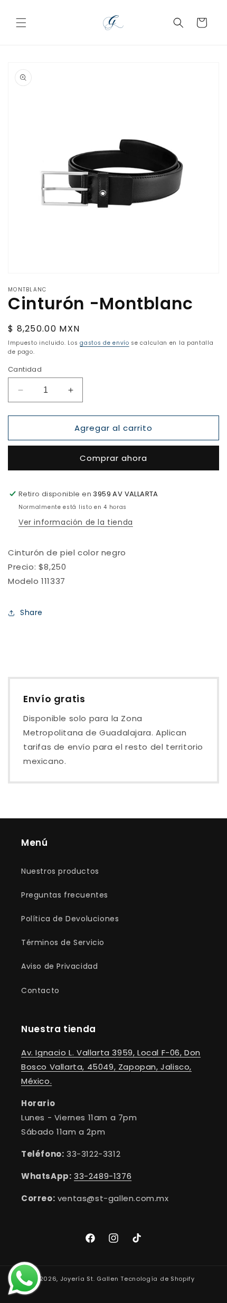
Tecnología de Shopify (157, 1278)
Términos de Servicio (63, 942)
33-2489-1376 (102, 1176)
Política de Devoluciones (70, 918)
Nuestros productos (60, 871)
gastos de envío (104, 343)
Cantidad (25, 369)
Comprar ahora (113, 458)
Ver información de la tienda (75, 522)
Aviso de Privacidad (59, 966)
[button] (21, 22)
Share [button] (31, 612)
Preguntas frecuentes (64, 895)
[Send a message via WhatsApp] (24, 1278)
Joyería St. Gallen (89, 1278)
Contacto (40, 990)
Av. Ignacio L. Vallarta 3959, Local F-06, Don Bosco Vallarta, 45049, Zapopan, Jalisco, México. (111, 1067)
